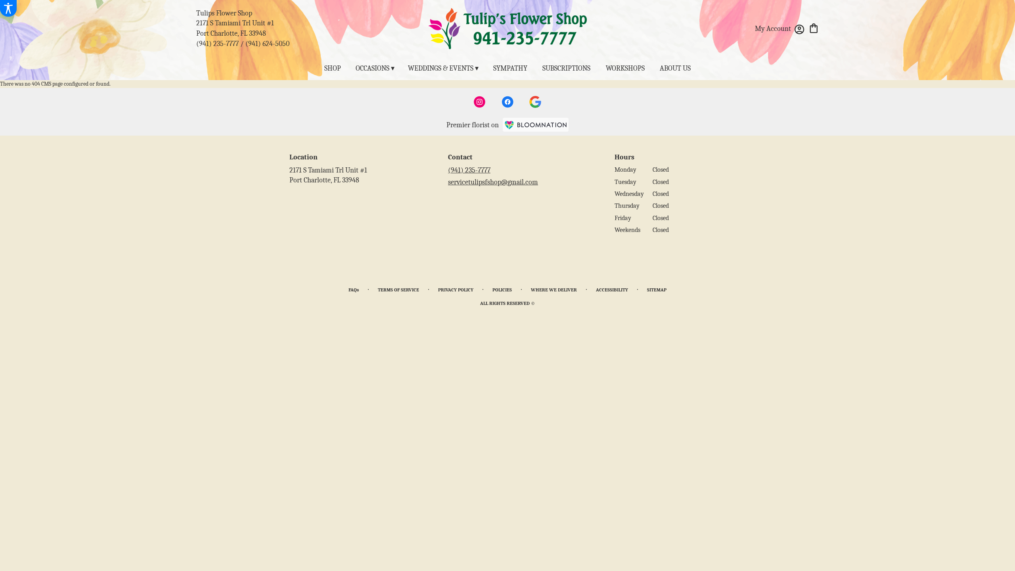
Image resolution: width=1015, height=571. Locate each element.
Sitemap (656, 290)
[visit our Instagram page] (480, 102)
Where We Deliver (554, 290)
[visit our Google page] (535, 102)
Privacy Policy (455, 290)
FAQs (354, 290)
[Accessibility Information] (8, 8)
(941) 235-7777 (217, 44)
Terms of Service (398, 290)
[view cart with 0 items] (814, 28)
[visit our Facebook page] (507, 102)
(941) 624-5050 (267, 44)
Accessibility (612, 290)
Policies (502, 290)
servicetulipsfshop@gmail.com (493, 182)
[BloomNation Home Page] (536, 125)
